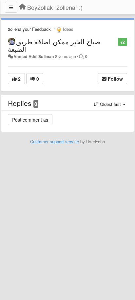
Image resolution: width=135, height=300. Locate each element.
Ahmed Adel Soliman (33, 56)
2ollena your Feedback (29, 29)
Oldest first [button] (110, 104)
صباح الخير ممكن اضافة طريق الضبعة (54, 45)
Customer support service (54, 141)
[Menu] (11, 7)
